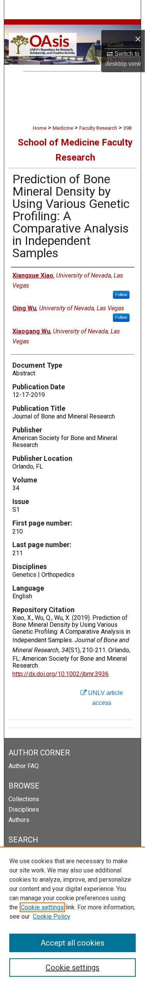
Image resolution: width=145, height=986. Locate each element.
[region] (72, 916)
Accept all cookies (72, 942)
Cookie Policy (51, 916)
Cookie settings (42, 907)
